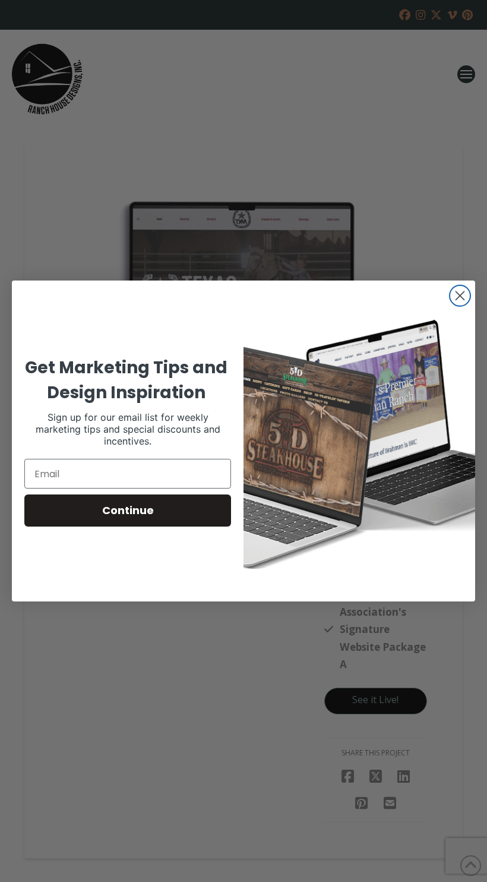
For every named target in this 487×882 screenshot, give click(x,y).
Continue (128, 510)
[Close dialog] (460, 295)
